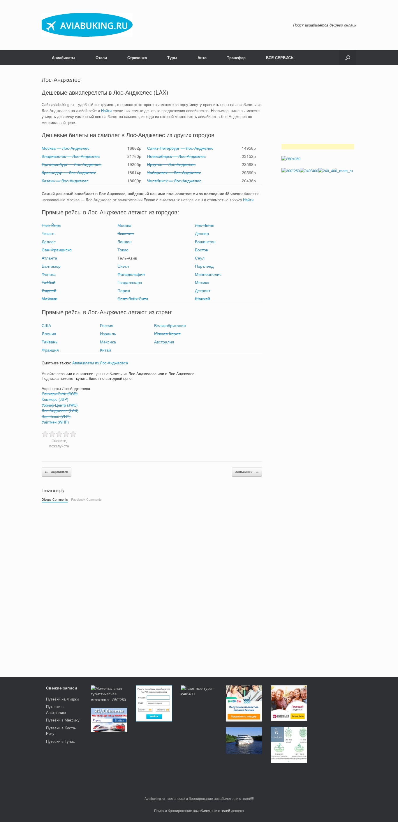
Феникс (49, 274)
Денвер (202, 233)
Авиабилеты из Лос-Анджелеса (100, 363)
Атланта (49, 258)
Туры (172, 57)
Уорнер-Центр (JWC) (60, 405)
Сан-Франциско (57, 250)
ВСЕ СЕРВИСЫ (280, 57)
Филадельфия (131, 274)
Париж (123, 290)
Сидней (49, 290)
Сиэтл (123, 266)
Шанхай (202, 298)
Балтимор (51, 266)
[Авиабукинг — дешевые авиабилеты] (87, 25)
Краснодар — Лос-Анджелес (69, 172)
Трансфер (236, 57)
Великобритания (170, 325)
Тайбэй (48, 282)
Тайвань (49, 342)
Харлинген (56, 472)
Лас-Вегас (204, 225)
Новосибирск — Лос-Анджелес (176, 156)
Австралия (164, 342)
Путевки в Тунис (60, 741)
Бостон (201, 250)
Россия (106, 325)
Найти (106, 110)
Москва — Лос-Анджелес (65, 148)
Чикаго (48, 233)
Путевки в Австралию (56, 709)
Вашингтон (205, 241)
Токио (122, 250)
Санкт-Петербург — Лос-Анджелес (180, 148)
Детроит (202, 290)
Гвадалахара (129, 282)
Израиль (108, 333)
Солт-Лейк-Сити (132, 298)
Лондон (124, 241)
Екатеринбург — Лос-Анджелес (71, 164)
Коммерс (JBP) (55, 399)
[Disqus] (152, 586)
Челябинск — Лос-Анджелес (174, 181)
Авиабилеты (63, 57)
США (46, 325)
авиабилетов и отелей (211, 810)
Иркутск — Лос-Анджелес (171, 164)
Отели (101, 57)
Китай (105, 350)
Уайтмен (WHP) (55, 422)
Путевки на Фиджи (62, 699)
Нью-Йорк (51, 225)
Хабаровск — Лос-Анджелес (174, 172)
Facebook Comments (86, 499)
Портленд (204, 266)
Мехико (202, 282)
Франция (50, 350)
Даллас (49, 241)
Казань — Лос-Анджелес (65, 181)
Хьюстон (125, 233)
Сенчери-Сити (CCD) (60, 393)
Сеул (200, 258)
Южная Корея (167, 333)
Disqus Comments (55, 499)
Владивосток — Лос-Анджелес (71, 156)
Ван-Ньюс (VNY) (56, 416)
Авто (202, 57)
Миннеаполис (208, 274)
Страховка (137, 57)
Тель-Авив (127, 258)
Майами (49, 298)
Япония (49, 333)
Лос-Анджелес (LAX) (60, 410)
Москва (124, 225)
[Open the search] (347, 57)
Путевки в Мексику (63, 720)
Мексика (108, 342)
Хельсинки (247, 472)
